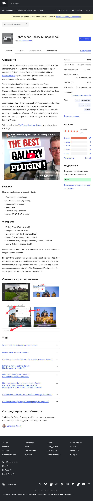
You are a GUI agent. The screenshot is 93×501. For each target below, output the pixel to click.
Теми (27, 447)
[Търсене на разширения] (26, 24)
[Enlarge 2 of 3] (57, 286)
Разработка (51, 50)
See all (88, 158)
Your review (69, 158)
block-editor (85, 100)
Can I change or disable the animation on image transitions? (27, 395)
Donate (74, 451)
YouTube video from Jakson (30, 125)
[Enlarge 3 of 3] (57, 306)
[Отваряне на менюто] (89, 3)
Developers (52, 451)
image (88, 105)
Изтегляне (84, 39)
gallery (81, 105)
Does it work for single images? (15, 352)
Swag (73, 455)
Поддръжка (85, 50)
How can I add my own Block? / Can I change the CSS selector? (16, 375)
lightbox (87, 109)
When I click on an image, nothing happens (20, 345)
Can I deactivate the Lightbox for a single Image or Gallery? (27, 359)
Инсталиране (35, 50)
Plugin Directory (8, 10)
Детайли (8, 50)
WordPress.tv (54, 455)
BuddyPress (8, 474)
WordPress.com (10, 462)
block (78, 100)
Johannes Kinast (25, 41)
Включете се (76, 443)
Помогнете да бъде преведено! (68, 17)
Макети (28, 455)
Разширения (30, 451)
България (12, 484)
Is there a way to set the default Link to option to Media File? (15, 367)
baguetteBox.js (8, 75)
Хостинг (5, 451)
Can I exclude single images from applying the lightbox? (25, 402)
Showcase (29, 443)
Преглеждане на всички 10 (81, 95)
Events (73, 447)
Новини (5, 447)
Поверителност (9, 455)
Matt (5, 466)
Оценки (21, 50)
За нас (5, 443)
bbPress (6, 470)
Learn (50, 443)
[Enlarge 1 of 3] (27, 286)
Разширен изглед (72, 116)
